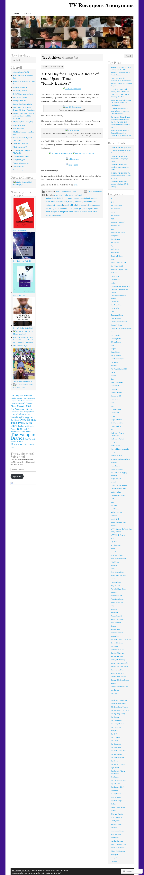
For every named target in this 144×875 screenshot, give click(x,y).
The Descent (115, 717)
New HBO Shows (117, 555)
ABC (57, 191)
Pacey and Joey (116, 582)
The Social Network (117, 757)
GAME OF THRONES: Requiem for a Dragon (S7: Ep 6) (120, 158)
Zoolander (114, 861)
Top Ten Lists (30, 439)
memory (96, 205)
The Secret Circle (116, 754)
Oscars (113, 579)
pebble (75, 208)
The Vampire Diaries (23, 436)
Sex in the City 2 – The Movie (121, 639)
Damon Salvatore (116, 318)
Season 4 (77, 211)
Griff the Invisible (117, 423)
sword (58, 215)
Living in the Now (19, 100)
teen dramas (115, 690)
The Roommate (116, 747)
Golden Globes (116, 409)
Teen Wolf (22, 428)
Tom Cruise (115, 777)
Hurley (113, 452)
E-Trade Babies (116, 342)
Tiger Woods (115, 767)
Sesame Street (115, 629)
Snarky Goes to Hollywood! (22, 381)
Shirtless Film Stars (117, 653)
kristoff (89, 205)
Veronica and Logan (117, 831)
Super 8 (113, 683)
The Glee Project (116, 720)
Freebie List (115, 386)
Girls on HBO (115, 399)
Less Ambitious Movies (119, 485)
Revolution (114, 612)
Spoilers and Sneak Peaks (119, 663)
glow (112, 406)
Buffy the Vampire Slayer (119, 269)
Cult (112, 311)
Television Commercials (119, 700)
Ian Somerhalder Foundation (120, 459)
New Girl (114, 552)
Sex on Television (117, 643)
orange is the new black (118, 575)
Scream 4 (114, 626)
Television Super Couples (119, 707)
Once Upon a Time (68, 191)
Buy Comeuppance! (20, 230)
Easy (112, 345)
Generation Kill (116, 396)
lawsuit (113, 482)
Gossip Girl (24, 406)
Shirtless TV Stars (117, 656)
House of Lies (115, 445)
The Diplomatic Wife (20, 147)
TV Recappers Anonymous (101, 5)
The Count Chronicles (20, 143)
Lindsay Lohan (116, 492)
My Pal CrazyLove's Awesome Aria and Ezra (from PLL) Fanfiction (23, 115)
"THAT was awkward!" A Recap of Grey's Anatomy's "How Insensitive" (120, 111)
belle (59, 198)
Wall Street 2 (115, 837)
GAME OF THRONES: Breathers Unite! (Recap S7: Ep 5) (120, 167)
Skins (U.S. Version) (118, 659)
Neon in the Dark (19, 125)
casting (19, 398)
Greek (113, 416)
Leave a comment (95, 191)
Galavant (114, 389)
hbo (27, 409)
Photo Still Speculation (118, 589)
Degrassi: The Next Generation (22, 401)
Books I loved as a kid (118, 262)
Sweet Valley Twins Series (120, 686)
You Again (114, 854)
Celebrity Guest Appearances (120, 286)
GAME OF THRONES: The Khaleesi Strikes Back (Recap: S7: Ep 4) (121, 175)
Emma (70, 201)
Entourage (114, 362)
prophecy (82, 208)
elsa (65, 201)
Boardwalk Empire (117, 256)
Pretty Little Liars (21, 424)
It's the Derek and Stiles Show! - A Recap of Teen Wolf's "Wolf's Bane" (121, 102)
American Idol (115, 225)
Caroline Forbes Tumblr (21, 72)
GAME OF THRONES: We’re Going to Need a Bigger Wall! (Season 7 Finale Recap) (121, 150)
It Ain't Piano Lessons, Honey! (23, 94)
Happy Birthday (116, 426)
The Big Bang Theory (118, 713)
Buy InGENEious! (19, 295)
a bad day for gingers (62, 195)
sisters (84, 211)
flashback (59, 205)
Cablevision (115, 276)
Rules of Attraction (117, 619)
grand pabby (69, 205)
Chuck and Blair (116, 305)
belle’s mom (67, 198)
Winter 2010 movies (117, 847)
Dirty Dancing (115, 335)
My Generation (116, 545)
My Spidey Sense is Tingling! (23, 122)
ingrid (83, 205)
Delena (13, 403)
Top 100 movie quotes (118, 780)
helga (77, 205)
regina (90, 208)
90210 (113, 212)
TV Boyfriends (116, 794)
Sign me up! (17, 476)
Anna (74, 195)
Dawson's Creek (116, 325)
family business (90, 201)
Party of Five (115, 585)
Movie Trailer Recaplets (20, 415)
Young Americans (117, 858)
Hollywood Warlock (117, 439)
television (114, 697)
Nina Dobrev (115, 562)
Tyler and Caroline (117, 814)
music (27, 417)
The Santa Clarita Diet (118, 751)
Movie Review (116, 519)
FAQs (113, 372)
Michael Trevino (116, 512)
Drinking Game (116, 338)
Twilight (113, 804)
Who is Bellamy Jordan (21, 163)
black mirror (115, 249)
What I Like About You (119, 844)
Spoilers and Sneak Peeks (119, 666)
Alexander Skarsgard (118, 222)
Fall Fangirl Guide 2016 (119, 369)
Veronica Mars (116, 834)
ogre (54, 208)
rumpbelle (55, 211)
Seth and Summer (117, 633)
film (112, 379)
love (112, 502)
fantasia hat (50, 205)
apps (112, 229)
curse (53, 201)
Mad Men (20, 414)
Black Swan (115, 252)
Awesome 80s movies (118, 232)
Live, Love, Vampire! (20, 97)
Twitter (113, 810)
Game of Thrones (24, 403)
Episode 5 (78, 201)
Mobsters (114, 515)
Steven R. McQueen (117, 673)
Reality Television (117, 602)
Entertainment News (117, 359)
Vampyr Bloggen (19, 159)
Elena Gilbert (115, 352)
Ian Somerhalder (116, 455)
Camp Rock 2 (115, 279)
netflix (113, 548)
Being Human (115, 239)
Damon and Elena (29, 398)
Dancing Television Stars (119, 321)
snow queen (50, 215)
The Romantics (116, 744)
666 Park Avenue (116, 205)
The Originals (115, 737)
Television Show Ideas (118, 703)
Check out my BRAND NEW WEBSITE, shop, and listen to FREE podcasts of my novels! (23, 339)
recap (112, 606)
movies (113, 525)
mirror (48, 208)
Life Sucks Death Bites (118, 488)
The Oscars (114, 740)
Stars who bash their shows (120, 670)
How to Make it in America (120, 449)
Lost (13, 414)
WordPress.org (18, 170)
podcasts (114, 592)
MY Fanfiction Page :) (20, 345)
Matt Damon (115, 509)
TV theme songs (116, 800)
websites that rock (117, 841)
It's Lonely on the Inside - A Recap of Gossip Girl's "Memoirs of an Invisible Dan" (121, 133)
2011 (112, 202)
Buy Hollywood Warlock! (22, 261)
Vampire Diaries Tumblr (21, 156)
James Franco (115, 466)
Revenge (114, 609)
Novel (16, 420)
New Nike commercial (118, 558)
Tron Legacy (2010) (117, 787)
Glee (13, 406)
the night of (114, 730)
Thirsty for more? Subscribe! (22, 455)
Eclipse (113, 348)
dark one (59, 201)
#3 (111, 198)
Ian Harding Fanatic (20, 90)
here (75, 184)
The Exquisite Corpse (23, 386)
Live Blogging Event (27, 412)
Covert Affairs (115, 308)
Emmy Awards (116, 355)
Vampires (114, 827)
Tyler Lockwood (116, 817)
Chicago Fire (115, 301)
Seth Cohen (115, 636)
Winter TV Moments (118, 851)
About (28, 13)
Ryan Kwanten (116, 622)
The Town (114, 761)
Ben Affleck (115, 242)
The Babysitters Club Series (120, 710)
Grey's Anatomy (18, 409)
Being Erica (115, 235)
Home (16, 13)
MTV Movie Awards (118, 535)
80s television (115, 209)
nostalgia (114, 565)
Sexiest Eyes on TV (117, 649)
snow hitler (92, 211)
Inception (114, 462)
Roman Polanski (116, 616)
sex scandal (114, 646)
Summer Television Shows (120, 680)
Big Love (19, 395)
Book (112, 259)
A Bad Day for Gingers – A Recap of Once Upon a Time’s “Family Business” (70, 78)
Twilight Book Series (118, 807)
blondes (76, 198)
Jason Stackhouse (117, 469)
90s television (115, 215)
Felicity (113, 375)
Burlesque (114, 273)
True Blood (17, 441)
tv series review (116, 797)
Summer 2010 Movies (118, 676)
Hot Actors (114, 442)
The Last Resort (116, 727)
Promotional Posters (117, 599)
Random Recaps (18, 128)
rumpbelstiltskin (66, 211)
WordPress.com (18, 166)
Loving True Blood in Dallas (22, 104)
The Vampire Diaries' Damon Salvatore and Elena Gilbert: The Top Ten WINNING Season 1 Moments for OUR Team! (120, 122)
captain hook (85, 198)
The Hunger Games (117, 724)
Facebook (114, 365)
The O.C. (114, 734)
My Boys (114, 541)
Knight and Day (116, 478)
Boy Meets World (117, 266)
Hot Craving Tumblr (20, 87)
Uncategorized (19, 444)
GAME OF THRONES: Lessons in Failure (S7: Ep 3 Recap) (120, 184)
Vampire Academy (117, 824)
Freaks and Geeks (117, 382)
